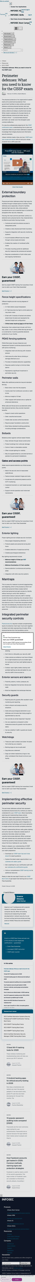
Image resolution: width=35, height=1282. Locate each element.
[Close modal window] (3, 635)
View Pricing (15, 647)
